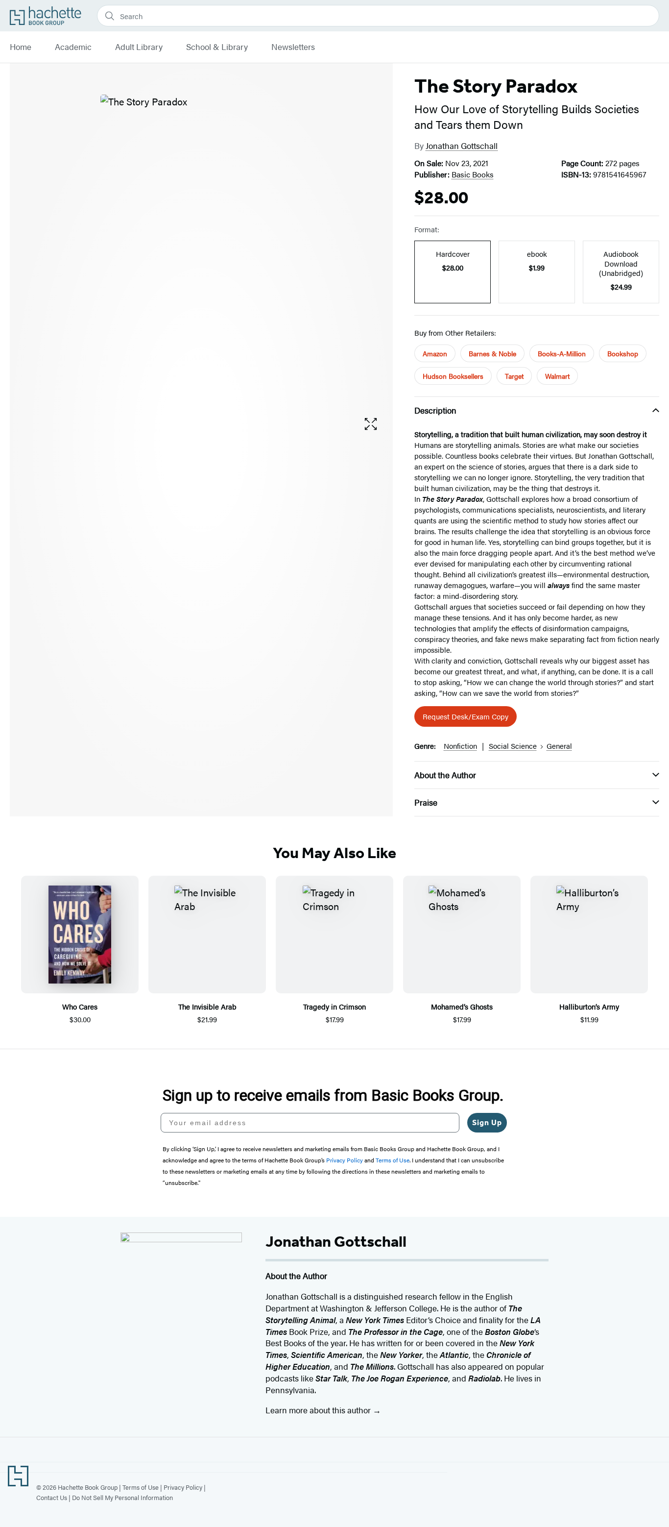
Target (514, 376)
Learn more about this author (319, 1410)
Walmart (557, 376)
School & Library (217, 47)
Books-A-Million (562, 353)
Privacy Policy (183, 1487)
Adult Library (139, 47)
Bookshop (622, 353)
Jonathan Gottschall (462, 145)
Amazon (435, 353)
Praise (425, 802)
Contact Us (51, 1497)
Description (435, 410)
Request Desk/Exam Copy (465, 716)
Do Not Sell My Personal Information (122, 1497)
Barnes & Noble (492, 353)
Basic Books (473, 174)
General (559, 745)
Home (20, 47)
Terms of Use (140, 1487)
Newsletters (293, 47)
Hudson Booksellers (453, 376)
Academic (73, 47)
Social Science (513, 745)
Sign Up (487, 1122)
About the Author (445, 775)
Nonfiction (460, 745)
